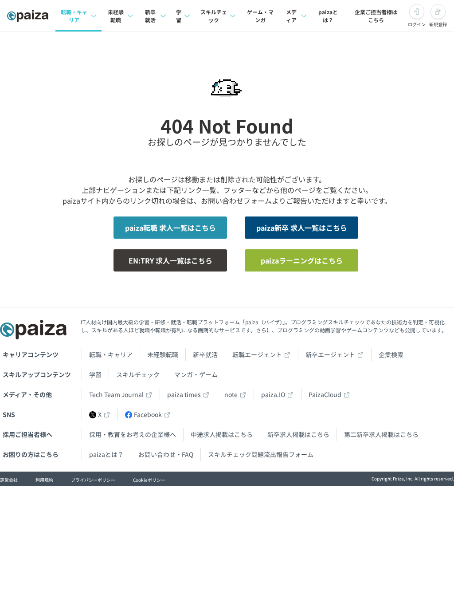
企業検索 (391, 354)
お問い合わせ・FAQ (165, 454)
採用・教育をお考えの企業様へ (132, 434)
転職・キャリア (74, 16)
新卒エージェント (330, 354)
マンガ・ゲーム (196, 374)
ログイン (417, 24)
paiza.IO (273, 394)
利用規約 (44, 479)
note (231, 394)
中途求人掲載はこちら (222, 434)
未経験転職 (116, 16)
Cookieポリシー (149, 479)
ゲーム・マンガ (260, 16)
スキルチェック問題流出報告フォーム (260, 454)
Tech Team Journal (116, 394)
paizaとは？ (328, 16)
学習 (178, 16)
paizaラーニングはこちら (302, 260)
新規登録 (438, 24)
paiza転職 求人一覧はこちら (170, 227)
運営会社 (9, 479)
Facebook (148, 414)
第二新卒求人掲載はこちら (381, 434)
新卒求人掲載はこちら (298, 434)
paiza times (184, 394)
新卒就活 (150, 16)
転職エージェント (257, 354)
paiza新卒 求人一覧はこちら (301, 227)
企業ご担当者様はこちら (376, 16)
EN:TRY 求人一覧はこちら (170, 260)
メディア (291, 16)
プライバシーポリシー (93, 479)
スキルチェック (213, 16)
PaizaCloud (325, 394)
